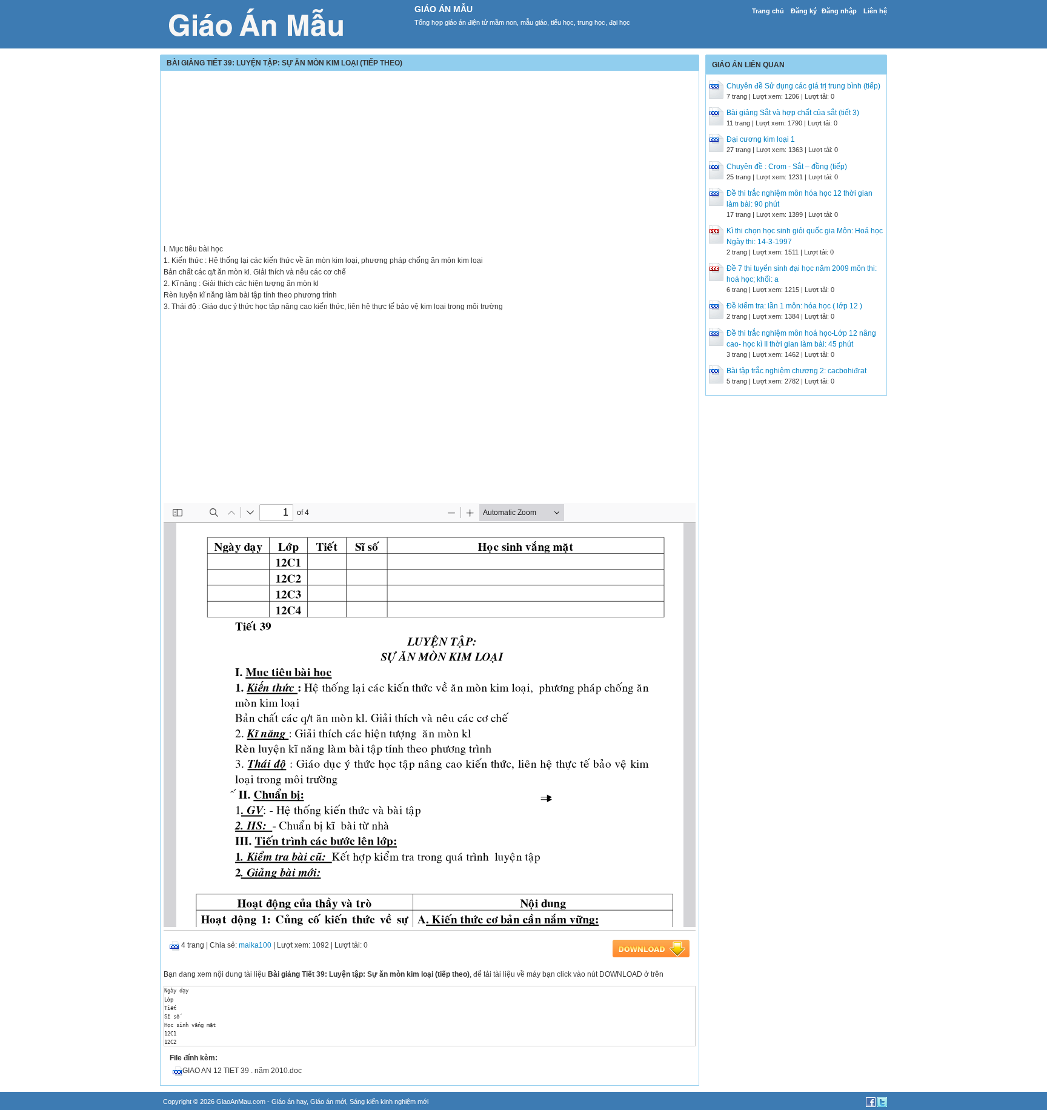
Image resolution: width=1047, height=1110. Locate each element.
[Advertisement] (430, 159)
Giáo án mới (328, 1101)
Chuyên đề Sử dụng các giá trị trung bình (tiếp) (803, 86)
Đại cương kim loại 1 (760, 139)
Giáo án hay (289, 1101)
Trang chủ (768, 11)
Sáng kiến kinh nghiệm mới (389, 1101)
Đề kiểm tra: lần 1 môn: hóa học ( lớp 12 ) (794, 306)
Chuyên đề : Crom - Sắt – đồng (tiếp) (786, 166)
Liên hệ (875, 11)
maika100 (255, 945)
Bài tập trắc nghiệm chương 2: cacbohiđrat (796, 371)
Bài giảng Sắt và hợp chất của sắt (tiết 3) (792, 112)
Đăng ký (804, 11)
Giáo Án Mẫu (443, 9)
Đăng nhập (839, 11)
